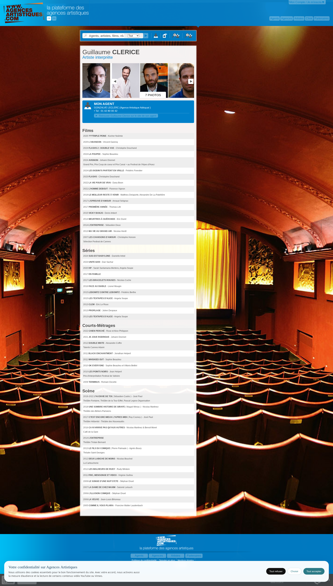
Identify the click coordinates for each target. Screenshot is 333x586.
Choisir (294, 571)
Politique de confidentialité (144, 560)
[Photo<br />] (96, 97)
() (135, 107)
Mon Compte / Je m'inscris (305, 2)
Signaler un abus (167, 560)
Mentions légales (186, 560)
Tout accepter (313, 571)
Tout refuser (276, 571)
